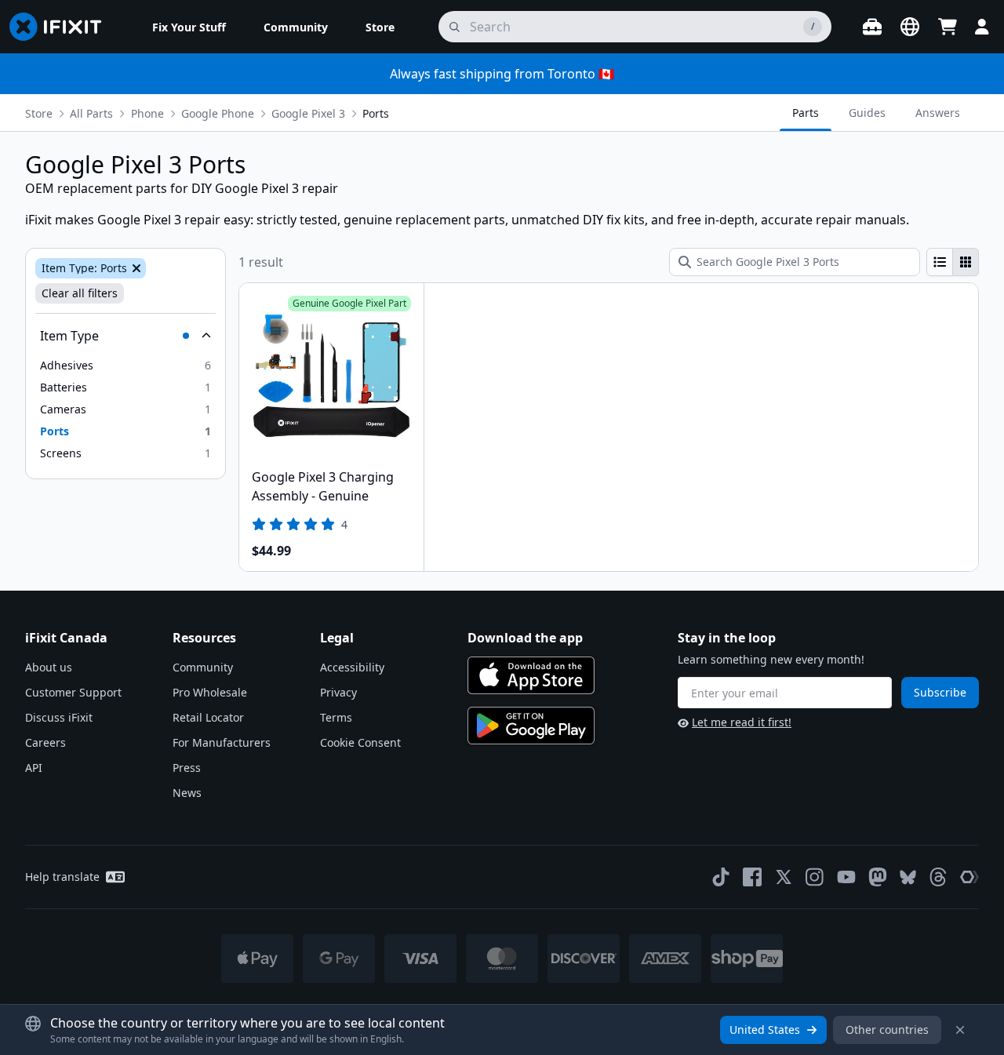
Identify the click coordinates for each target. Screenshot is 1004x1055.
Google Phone (217, 113)
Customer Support (73, 692)
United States (764, 1029)
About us (48, 667)
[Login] (982, 26)
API (33, 767)
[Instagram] (815, 877)
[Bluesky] (908, 877)
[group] (952, 262)
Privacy (338, 692)
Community (203, 667)
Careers (45, 742)
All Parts (91, 113)
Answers (937, 112)
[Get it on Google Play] (531, 725)
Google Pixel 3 (308, 113)
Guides (867, 112)
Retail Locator (208, 717)
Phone (147, 113)
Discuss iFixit (59, 717)
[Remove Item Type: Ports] (135, 268)
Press (187, 767)
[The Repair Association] (969, 877)
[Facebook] (752, 877)
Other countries (887, 1029)
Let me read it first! (741, 722)
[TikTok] (720, 877)
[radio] (939, 262)
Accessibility (352, 667)
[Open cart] (947, 26)
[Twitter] (783, 877)
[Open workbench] (872, 26)
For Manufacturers (222, 742)
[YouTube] (846, 877)
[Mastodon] (877, 877)
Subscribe (940, 692)
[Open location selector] (910, 26)
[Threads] (938, 877)
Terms (336, 717)
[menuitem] (189, 26)
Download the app (525, 637)
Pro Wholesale (210, 692)
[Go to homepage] (62, 27)
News (187, 792)
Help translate (62, 876)
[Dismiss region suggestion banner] (960, 1030)
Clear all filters (80, 293)
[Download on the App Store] (531, 675)
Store (39, 113)
